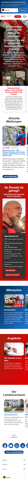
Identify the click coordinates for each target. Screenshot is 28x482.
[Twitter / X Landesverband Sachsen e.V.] (22, 445)
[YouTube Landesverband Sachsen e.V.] (10, 445)
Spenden (17, 16)
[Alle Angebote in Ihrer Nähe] (14, 349)
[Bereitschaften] (14, 300)
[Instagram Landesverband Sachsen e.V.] (16, 445)
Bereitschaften (10, 310)
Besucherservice (11, 414)
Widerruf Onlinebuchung (14, 452)
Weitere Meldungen (10, 176)
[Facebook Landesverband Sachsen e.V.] (4, 445)
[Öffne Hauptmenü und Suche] (25, 16)
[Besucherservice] (14, 405)
